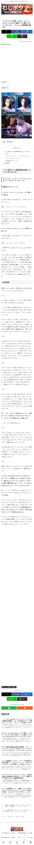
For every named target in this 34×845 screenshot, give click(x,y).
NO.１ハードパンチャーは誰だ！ (25, 838)
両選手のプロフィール (12, 160)
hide (6, 87)
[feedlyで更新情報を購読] (9, 708)
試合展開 (7, 163)
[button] (22, 36)
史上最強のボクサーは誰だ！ (8, 837)
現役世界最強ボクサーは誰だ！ (25, 834)
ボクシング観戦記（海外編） (9, 687)
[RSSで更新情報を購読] (25, 708)
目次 (14, 148)
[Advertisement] (17, 63)
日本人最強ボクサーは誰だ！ (8, 833)
